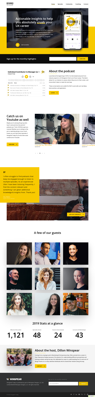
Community (69, 4)
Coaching (78, 4)
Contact (86, 4)
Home (53, 4)
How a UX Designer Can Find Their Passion (53, 145)
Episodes (60, 4)
